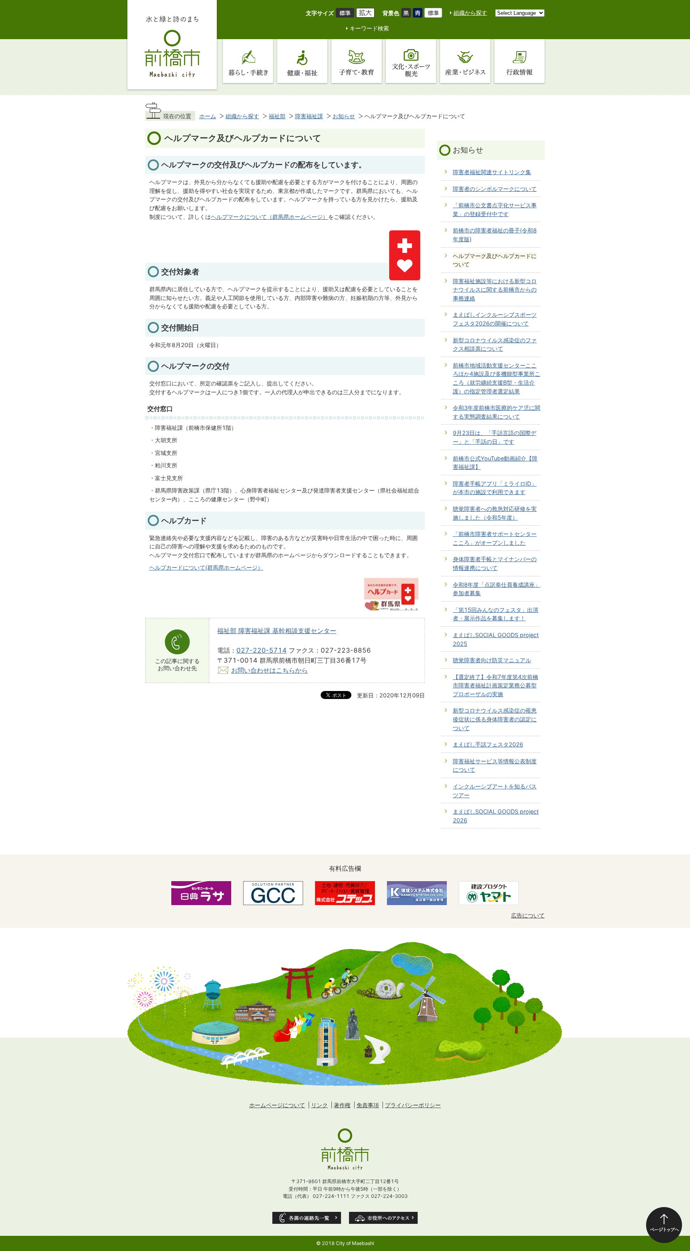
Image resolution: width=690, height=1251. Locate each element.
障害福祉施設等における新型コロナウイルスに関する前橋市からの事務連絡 (495, 290)
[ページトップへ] (664, 1225)
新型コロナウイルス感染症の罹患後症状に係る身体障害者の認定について (495, 719)
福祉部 (277, 116)
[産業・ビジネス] (465, 61)
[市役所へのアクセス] (383, 1218)
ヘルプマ (222, 216)
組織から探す (470, 12)
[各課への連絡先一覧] (306, 1218)
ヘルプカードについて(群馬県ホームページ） (206, 567)
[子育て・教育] (356, 61)
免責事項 (368, 1105)
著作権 (342, 1105)
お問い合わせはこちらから (269, 670)
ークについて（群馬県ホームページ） (280, 216)
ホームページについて (277, 1105)
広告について (528, 915)
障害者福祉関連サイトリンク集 (492, 172)
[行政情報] (519, 61)
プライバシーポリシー (413, 1105)
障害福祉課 (309, 116)
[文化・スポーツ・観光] (411, 61)
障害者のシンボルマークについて (495, 188)
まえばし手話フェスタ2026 (488, 744)
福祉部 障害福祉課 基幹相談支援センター (276, 631)
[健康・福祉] (302, 61)
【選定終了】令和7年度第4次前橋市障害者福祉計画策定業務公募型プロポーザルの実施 (495, 685)
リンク (319, 1105)
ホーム (207, 116)
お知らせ (344, 116)
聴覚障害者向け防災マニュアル (492, 660)
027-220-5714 (261, 650)
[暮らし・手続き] (248, 61)
